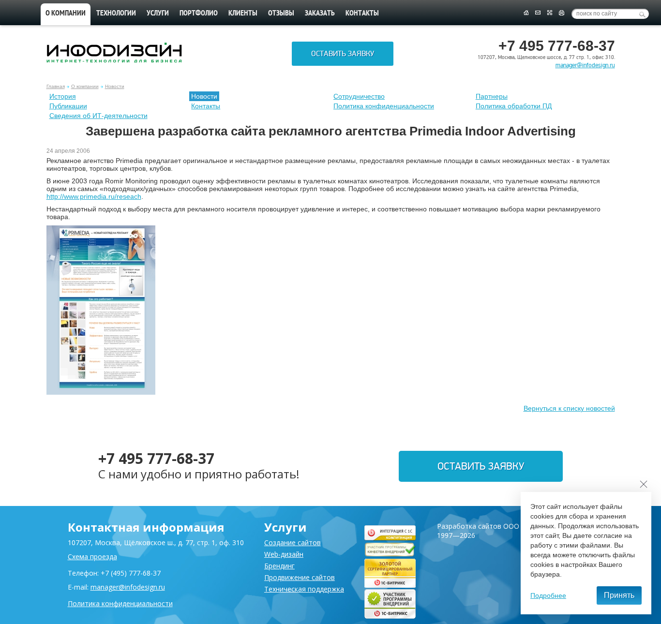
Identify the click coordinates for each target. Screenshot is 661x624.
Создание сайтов (292, 542)
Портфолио (199, 13)
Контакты (362, 13)
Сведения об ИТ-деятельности (98, 115)
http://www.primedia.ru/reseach (93, 196)
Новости (114, 86)
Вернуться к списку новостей (569, 408)
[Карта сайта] (549, 13)
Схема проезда (92, 556)
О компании (65, 13)
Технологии (116, 13)
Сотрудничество (359, 96)
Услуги (158, 13)
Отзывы (281, 13)
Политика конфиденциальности (383, 106)
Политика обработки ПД (514, 106)
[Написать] (538, 13)
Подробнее (548, 595)
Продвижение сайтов (299, 577)
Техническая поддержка (304, 589)
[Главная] (525, 13)
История (62, 96)
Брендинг (279, 565)
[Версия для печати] (561, 13)
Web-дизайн (283, 554)
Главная (55, 86)
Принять (619, 595)
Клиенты (242, 13)
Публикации (68, 106)
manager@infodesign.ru (585, 65)
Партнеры (492, 96)
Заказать (320, 13)
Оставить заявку (342, 54)
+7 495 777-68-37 (156, 458)
